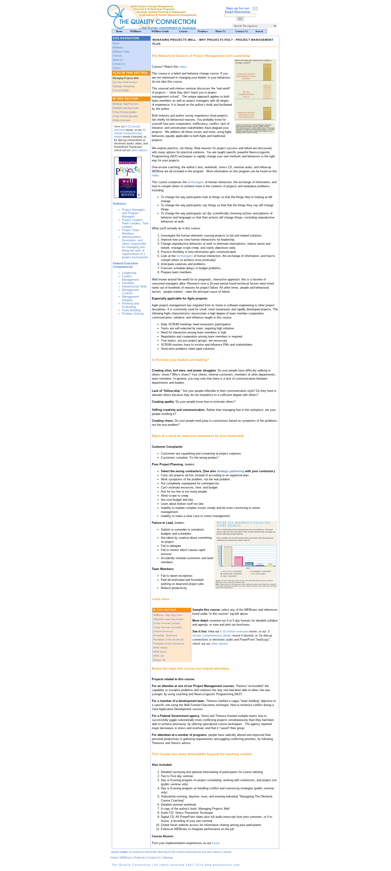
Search (117, 68)
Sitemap (168, 857)
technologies (195, 182)
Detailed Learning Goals (126, 108)
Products (139, 857)
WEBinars (118, 47)
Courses (117, 55)
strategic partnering (230, 471)
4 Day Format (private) (125, 116)
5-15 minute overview (234, 631)
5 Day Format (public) (125, 112)
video (182, 66)
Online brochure (121, 120)
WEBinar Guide (121, 51)
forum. (216, 843)
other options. (139, 150)
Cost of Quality (121, 90)
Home (116, 43)
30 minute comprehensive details (130, 133)
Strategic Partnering (123, 86)
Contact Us (119, 63)
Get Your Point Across (125, 82)
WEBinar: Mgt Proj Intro (125, 104)
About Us (118, 59)
